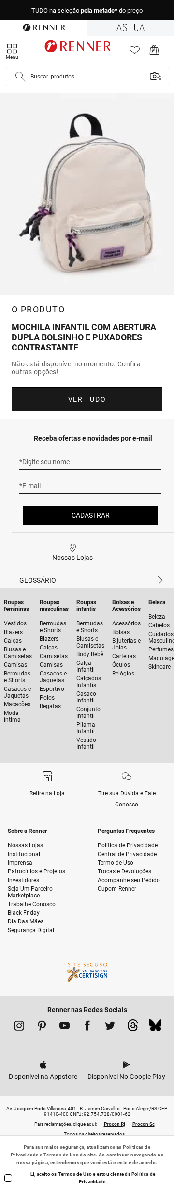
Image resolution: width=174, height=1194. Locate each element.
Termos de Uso (61, 1154)
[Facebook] (87, 1027)
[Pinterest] (42, 1027)
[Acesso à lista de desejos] (135, 52)
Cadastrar (91, 515)
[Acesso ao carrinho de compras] (154, 52)
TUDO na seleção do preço (87, 10)
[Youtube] (64, 1027)
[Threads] (133, 1028)
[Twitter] (110, 1027)
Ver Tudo (87, 399)
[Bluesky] (155, 1028)
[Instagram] (19, 1027)
